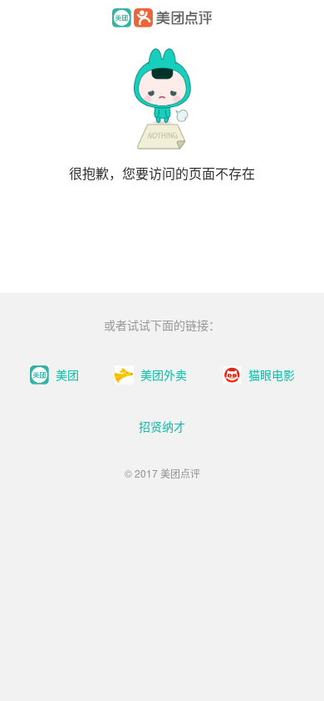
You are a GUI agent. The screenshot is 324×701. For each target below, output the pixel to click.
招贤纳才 (162, 426)
